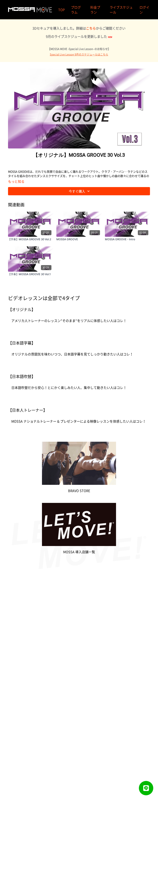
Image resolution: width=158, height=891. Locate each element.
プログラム (76, 10)
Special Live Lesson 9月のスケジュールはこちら (79, 54)
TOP (61, 9)
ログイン (144, 10)
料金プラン (95, 10)
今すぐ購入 (77, 191)
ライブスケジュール (121, 10)
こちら (91, 28)
